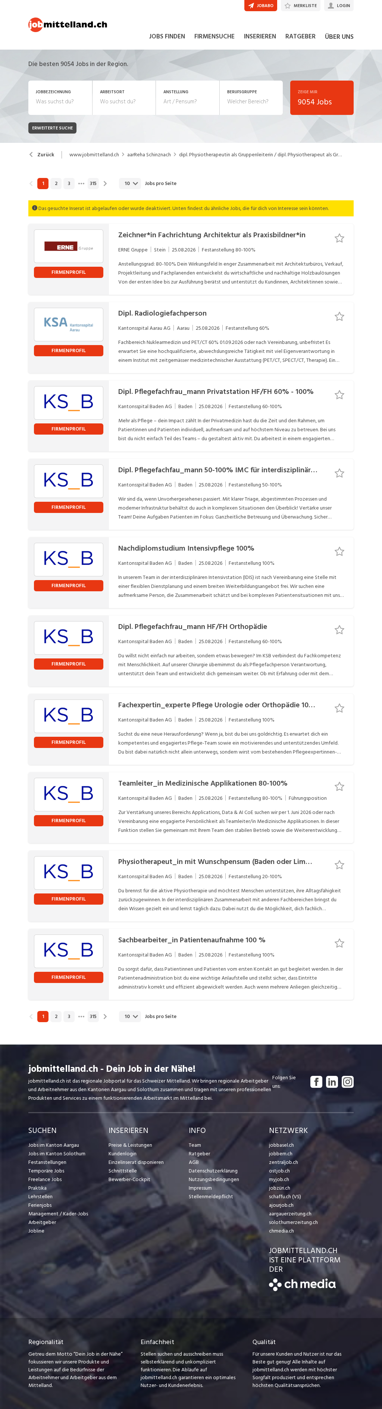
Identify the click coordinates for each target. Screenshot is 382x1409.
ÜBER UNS (339, 36)
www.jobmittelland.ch (94, 154)
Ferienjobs (39, 1205)
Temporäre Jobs (46, 1171)
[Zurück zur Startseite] (302, 1289)
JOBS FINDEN (167, 36)
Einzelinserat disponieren (136, 1162)
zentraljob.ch (283, 1162)
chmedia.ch (281, 1231)
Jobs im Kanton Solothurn (56, 1153)
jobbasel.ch (281, 1145)
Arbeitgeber (42, 1222)
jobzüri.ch (279, 1188)
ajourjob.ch (281, 1205)
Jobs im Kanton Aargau (53, 1145)
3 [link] (69, 183)
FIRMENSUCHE (214, 36)
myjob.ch (279, 1179)
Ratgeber (199, 1153)
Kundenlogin (123, 1153)
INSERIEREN (260, 36)
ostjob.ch (279, 1171)
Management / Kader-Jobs (58, 1213)
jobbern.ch (280, 1153)
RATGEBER (300, 36)
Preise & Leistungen (130, 1145)
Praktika (37, 1188)
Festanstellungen (47, 1162)
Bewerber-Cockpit (129, 1179)
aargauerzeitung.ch (290, 1213)
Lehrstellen (40, 1196)
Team (195, 1145)
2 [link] (56, 183)
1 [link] (43, 183)
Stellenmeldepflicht (211, 1196)
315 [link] (93, 183)
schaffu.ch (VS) (285, 1196)
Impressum (200, 1188)
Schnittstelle (123, 1171)
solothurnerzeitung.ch (293, 1222)
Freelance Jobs (45, 1179)
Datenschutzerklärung (213, 1171)
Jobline (36, 1231)
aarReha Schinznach (149, 154)
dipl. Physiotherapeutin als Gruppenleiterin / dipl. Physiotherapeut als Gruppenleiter (260, 154)
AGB (194, 1162)
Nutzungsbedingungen (214, 1179)
